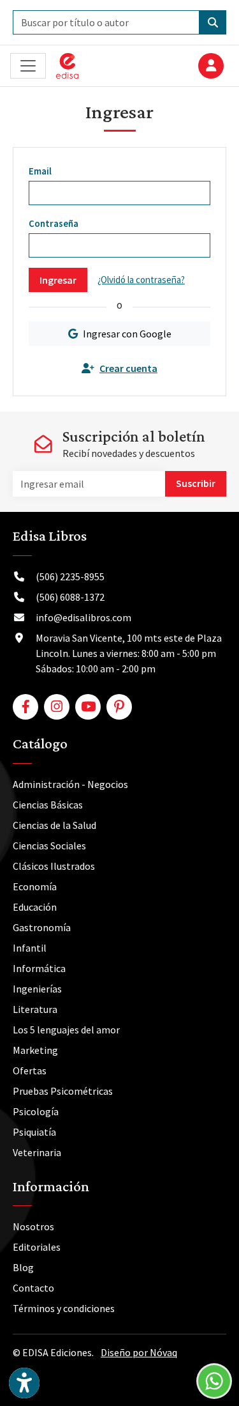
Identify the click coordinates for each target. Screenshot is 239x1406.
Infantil (30, 947)
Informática (39, 968)
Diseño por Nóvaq (139, 1352)
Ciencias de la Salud (54, 825)
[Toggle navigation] (28, 66)
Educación (35, 906)
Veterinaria (37, 1152)
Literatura (35, 1009)
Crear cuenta (128, 368)
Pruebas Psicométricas (63, 1091)
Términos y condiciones (64, 1308)
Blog (23, 1267)
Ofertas (30, 1070)
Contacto (33, 1287)
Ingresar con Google (127, 333)
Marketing (35, 1050)
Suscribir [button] (195, 483)
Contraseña (53, 223)
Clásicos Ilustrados (54, 866)
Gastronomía (42, 927)
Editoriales (37, 1246)
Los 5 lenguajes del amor (66, 1029)
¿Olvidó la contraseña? (141, 280)
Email (40, 171)
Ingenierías (37, 988)
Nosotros (33, 1226)
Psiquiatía (34, 1131)
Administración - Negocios (70, 784)
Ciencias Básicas (48, 804)
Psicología (36, 1111)
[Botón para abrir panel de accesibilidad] (24, 1383)
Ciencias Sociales (49, 845)
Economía (35, 886)
